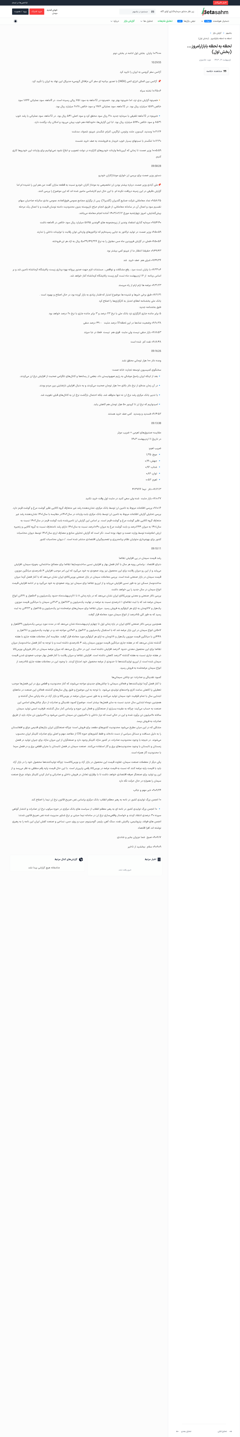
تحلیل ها (148, 21)
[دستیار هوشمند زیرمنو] (202, 21)
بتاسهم (229, 33)
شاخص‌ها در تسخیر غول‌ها (37, 2)
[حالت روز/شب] (15, 21)
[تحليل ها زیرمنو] (141, 21)
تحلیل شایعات (165, 21)
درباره (116, 21)
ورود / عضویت (20, 11)
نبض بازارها (189, 21)
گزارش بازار (129, 21)
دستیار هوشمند (221, 21)
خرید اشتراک (37, 11)
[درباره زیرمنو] (111, 21)
